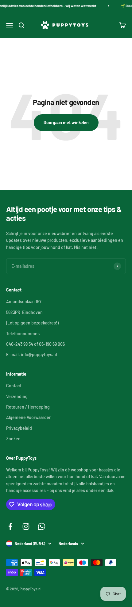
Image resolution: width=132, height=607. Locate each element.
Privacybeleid (19, 428)
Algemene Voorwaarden (29, 417)
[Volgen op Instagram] (26, 526)
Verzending (17, 396)
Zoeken (13, 438)
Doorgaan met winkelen (66, 122)
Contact (13, 385)
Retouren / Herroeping (28, 406)
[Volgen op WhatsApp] (41, 526)
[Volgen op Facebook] (10, 526)
